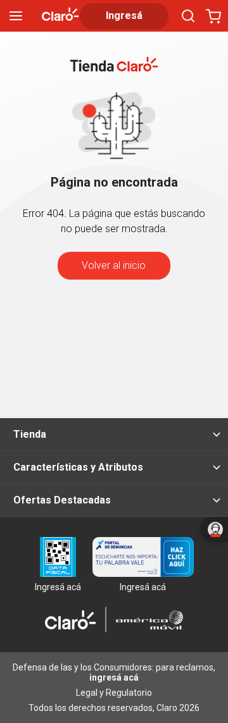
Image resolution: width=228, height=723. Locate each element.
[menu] (15, 15)
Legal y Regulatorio (114, 693)
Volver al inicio (114, 265)
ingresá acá (114, 677)
